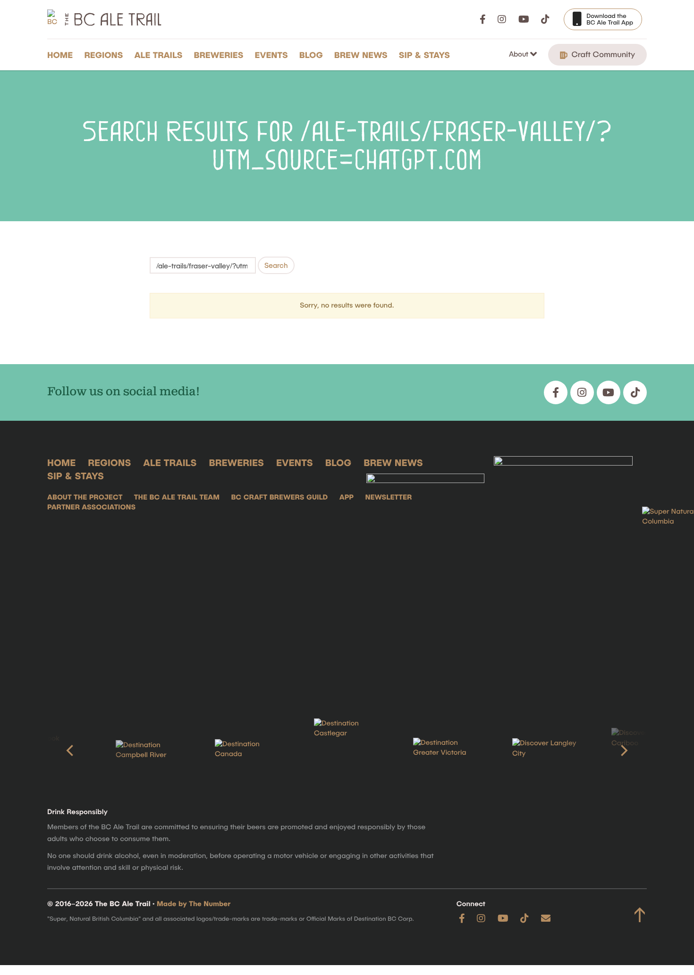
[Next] (623, 750)
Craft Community (602, 54)
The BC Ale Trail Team (177, 497)
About (519, 54)
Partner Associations (91, 507)
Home (60, 55)
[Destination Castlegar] (347, 750)
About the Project (84, 497)
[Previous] (70, 750)
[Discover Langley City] (545, 750)
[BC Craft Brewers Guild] (563, 572)
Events (271, 55)
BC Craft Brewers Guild (279, 497)
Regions (103, 55)
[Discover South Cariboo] (644, 750)
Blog (311, 55)
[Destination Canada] (248, 750)
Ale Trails (159, 55)
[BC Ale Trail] (425, 573)
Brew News (361, 55)
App (346, 497)
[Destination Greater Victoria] (446, 750)
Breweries (219, 55)
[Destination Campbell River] (149, 750)
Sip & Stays (424, 55)
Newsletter (388, 497)
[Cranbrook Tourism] (50, 750)
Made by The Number (193, 904)
